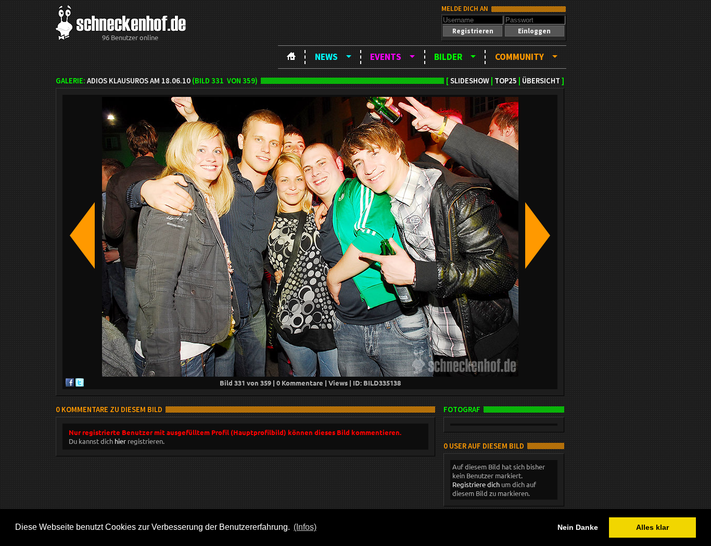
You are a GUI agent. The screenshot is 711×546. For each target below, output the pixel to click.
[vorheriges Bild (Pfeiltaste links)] (82, 236)
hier (120, 441)
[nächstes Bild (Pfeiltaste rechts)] (537, 236)
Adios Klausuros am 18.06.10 (139, 80)
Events (385, 57)
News (326, 57)
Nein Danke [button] (577, 527)
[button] (472, 31)
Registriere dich (476, 484)
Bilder (448, 57)
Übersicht (541, 80)
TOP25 (505, 80)
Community (519, 57)
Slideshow (469, 80)
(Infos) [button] (305, 527)
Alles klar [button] (652, 527)
